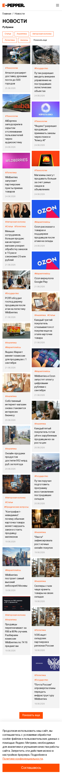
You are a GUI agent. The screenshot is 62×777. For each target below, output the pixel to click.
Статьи (8, 34)
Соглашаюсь (31, 768)
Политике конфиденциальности (22, 759)
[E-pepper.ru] (13, 5)
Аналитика (22, 34)
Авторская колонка (41, 34)
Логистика (10, 40)
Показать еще (31, 715)
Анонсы (24, 40)
